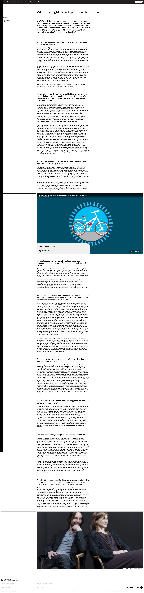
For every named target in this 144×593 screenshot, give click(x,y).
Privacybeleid (38, 1)
